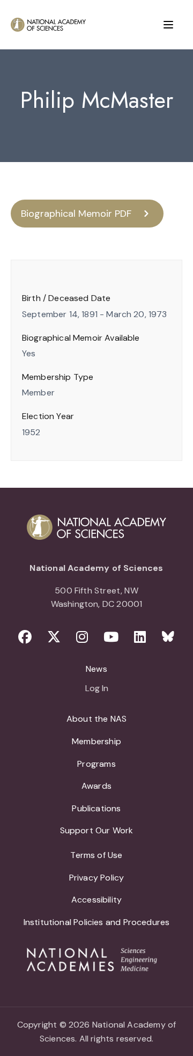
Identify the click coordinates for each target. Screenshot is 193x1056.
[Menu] (168, 25)
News (96, 668)
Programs (96, 763)
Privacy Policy (96, 877)
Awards (96, 785)
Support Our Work (96, 830)
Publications (96, 808)
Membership (96, 741)
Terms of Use (96, 855)
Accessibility (96, 899)
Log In (96, 689)
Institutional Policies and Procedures (97, 922)
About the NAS (96, 718)
